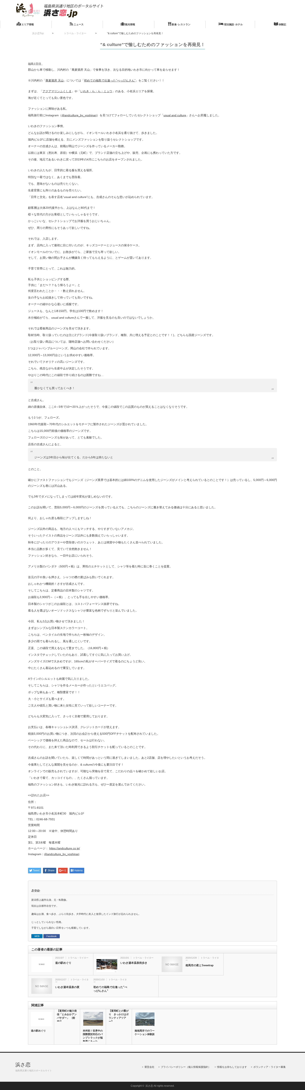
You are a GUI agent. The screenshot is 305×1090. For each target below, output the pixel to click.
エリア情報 (27, 24)
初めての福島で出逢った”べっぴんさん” (109, 80)
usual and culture (174, 115)
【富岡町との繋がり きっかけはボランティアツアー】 (119, 1016)
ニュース (78, 24)
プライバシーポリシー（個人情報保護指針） (186, 1067)
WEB (36, 936)
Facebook (51, 936)
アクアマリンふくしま (57, 91)
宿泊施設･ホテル (233, 24)
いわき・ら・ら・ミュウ (96, 91)
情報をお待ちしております (232, 1067)
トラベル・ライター (78, 957)
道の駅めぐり (63, 962)
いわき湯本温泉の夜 (67, 987)
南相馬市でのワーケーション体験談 (145, 1032)
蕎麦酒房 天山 (54, 80)
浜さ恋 (22, 1064)
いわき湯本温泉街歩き (133, 962)
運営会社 (149, 1067)
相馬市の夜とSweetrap (199, 965)
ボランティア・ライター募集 (269, 1067)
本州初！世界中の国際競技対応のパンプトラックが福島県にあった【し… (93, 1037)
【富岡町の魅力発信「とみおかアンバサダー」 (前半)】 (67, 1016)
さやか (35, 890)
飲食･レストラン (180, 24)
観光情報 (129, 24)
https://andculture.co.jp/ (64, 848)
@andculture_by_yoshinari (79, 115)
